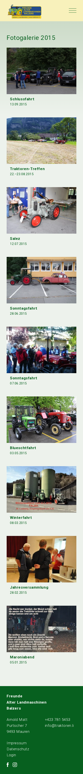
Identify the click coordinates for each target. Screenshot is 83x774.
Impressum (17, 743)
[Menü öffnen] (73, 10)
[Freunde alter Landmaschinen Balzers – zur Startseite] (25, 11)
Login (11, 755)
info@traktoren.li (59, 725)
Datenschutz (18, 749)
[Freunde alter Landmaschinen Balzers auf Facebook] (8, 764)
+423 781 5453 (57, 719)
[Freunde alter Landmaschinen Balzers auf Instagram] (15, 764)
